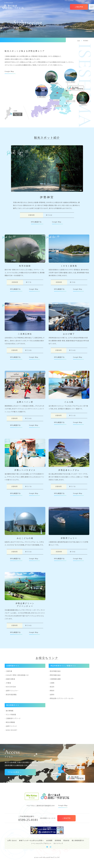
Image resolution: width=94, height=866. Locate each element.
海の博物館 (9, 711)
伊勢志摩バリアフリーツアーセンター (62, 698)
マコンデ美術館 (11, 714)
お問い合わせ (12, 840)
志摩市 (52, 694)
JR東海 (8, 683)
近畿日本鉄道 (10, 679)
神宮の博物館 (10, 722)
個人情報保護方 (77, 840)
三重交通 (9, 671)
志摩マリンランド (11, 726)
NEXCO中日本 (11, 687)
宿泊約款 (66, 840)
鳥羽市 (52, 687)
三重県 (52, 683)
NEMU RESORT (11, 730)
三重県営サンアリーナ (13, 718)
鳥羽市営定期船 (11, 694)
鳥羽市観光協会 (55, 671)
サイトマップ (58, 843)
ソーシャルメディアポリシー (41, 843)
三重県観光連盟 (55, 679)
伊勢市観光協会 (55, 675)
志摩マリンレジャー (12, 690)
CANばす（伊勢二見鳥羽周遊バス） (17, 675)
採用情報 (58, 840)
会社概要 (49, 840)
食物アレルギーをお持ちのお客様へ (31, 840)
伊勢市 (52, 690)
